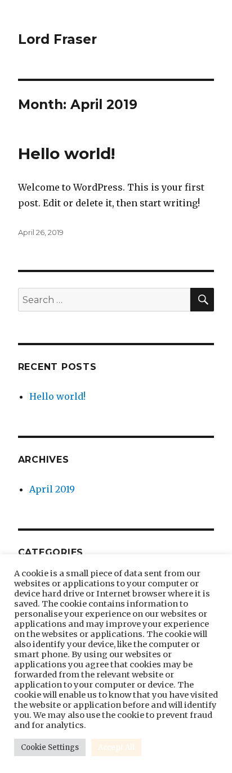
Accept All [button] (116, 747)
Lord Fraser (57, 39)
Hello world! (66, 153)
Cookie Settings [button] (50, 747)
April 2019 (52, 489)
